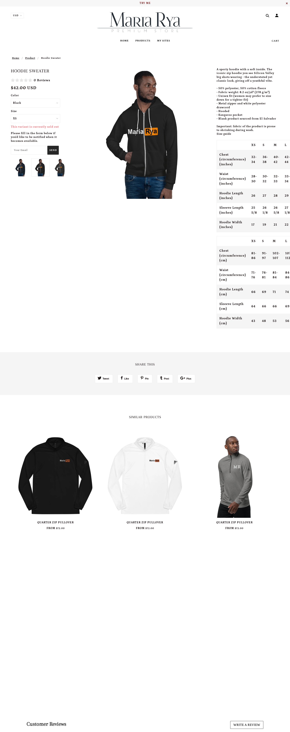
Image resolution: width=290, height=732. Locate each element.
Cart (275, 40)
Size (14, 111)
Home (15, 58)
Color (15, 95)
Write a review (246, 725)
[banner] (145, 22)
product (30, 58)
